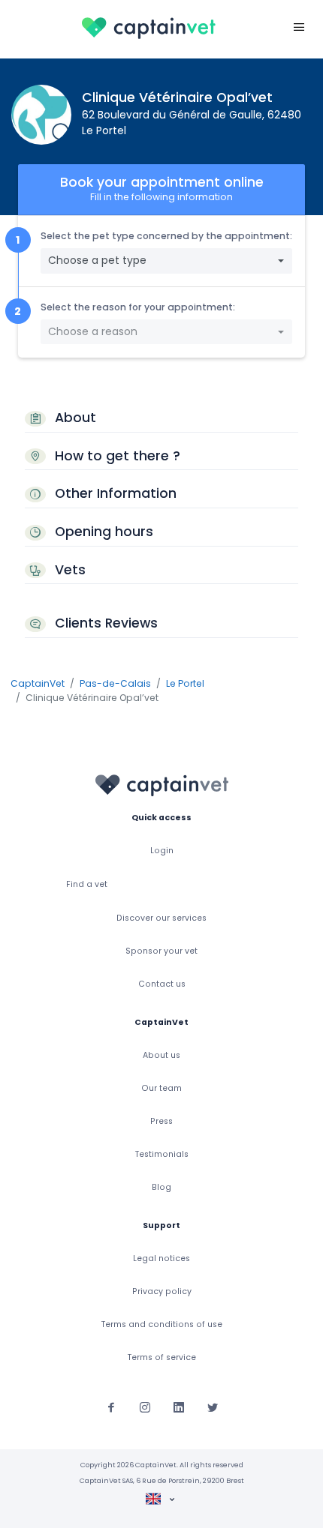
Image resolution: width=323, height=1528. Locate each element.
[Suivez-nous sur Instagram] (145, 1406)
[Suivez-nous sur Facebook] (111, 1406)
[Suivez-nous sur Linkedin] (179, 1406)
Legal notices (161, 1258)
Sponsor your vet (161, 951)
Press (161, 1121)
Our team (161, 1088)
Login (162, 850)
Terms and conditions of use (161, 1324)
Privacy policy (162, 1291)
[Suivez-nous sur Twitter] (212, 1406)
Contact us (162, 984)
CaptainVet (38, 683)
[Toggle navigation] (298, 26)
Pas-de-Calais (115, 683)
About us (161, 1055)
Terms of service (162, 1357)
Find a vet (86, 884)
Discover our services (161, 918)
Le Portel (185, 683)
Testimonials (162, 1154)
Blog (161, 1187)
